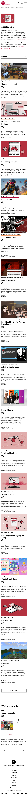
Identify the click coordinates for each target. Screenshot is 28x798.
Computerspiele (8, 713)
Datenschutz (14, 772)
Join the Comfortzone (10, 367)
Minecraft (5, 663)
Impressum (14, 770)
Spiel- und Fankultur (9, 453)
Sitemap (14, 775)
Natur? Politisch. (8, 281)
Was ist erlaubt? (8, 494)
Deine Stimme (7, 410)
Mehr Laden (14, 690)
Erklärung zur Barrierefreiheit (14, 790)
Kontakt (14, 782)
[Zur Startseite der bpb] (5, 4)
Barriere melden (14, 787)
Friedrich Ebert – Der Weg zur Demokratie (13, 323)
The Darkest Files (8, 238)
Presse (14, 785)
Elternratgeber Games (10, 162)
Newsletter (14, 777)
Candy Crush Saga (9, 579)
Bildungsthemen (10, 7)
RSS (14, 780)
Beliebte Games (7, 200)
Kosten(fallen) (7, 620)
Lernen (2, 7)
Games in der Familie (9, 84)
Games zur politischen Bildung (10, 123)
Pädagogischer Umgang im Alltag (12, 536)
